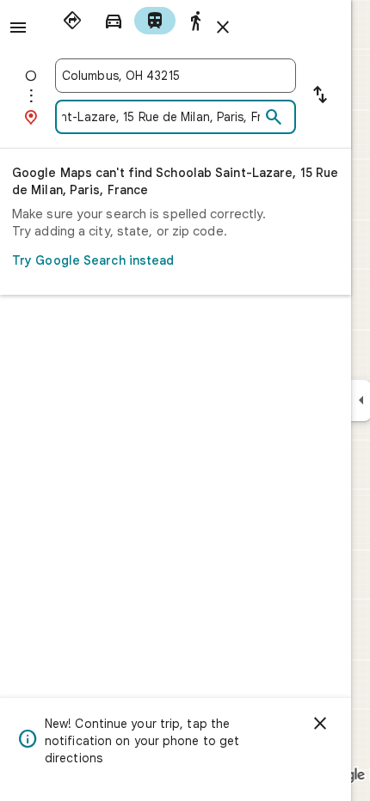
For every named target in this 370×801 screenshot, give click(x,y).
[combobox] (175, 75)
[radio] (72, 20)
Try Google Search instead (93, 260)
